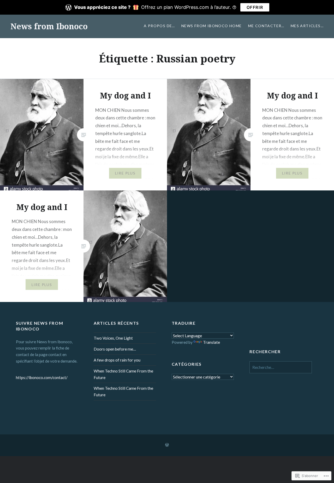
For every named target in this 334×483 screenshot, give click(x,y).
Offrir (255, 7)
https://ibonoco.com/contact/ (42, 377)
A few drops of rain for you (117, 360)
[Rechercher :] (280, 367)
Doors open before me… (115, 349)
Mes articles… (307, 26)
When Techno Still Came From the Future (123, 374)
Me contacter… (266, 26)
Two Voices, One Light (113, 338)
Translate (211, 342)
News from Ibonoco (49, 26)
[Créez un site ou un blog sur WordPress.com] (167, 445)
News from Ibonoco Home (211, 26)
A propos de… (159, 26)
